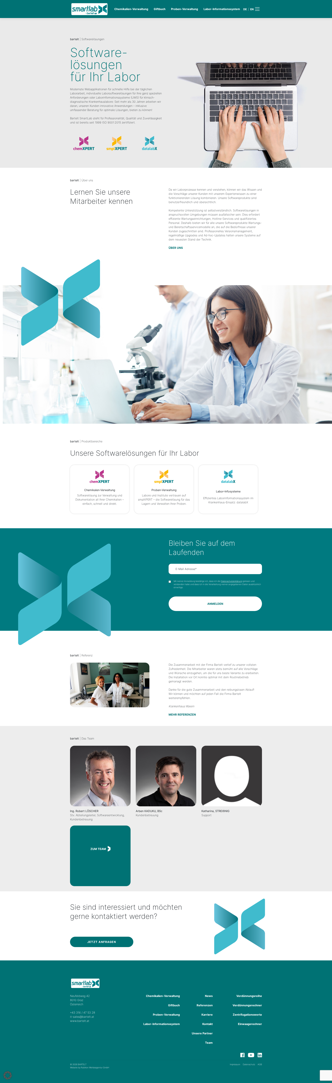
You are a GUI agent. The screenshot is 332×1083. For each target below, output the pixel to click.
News (209, 996)
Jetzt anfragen (101, 942)
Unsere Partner (202, 1033)
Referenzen (205, 1005)
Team (209, 1042)
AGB (260, 1064)
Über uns (176, 247)
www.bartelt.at (79, 1021)
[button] (7, 1075)
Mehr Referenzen (182, 714)
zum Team (98, 849)
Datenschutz (249, 1064)
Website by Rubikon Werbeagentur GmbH (89, 1067)
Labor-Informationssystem (222, 9)
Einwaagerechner (250, 1024)
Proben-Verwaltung (184, 9)
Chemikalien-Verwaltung (131, 9)
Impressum (235, 1064)
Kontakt (207, 1024)
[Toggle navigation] (259, 9)
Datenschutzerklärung (231, 581)
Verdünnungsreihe (249, 996)
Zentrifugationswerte (247, 1014)
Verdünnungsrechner (247, 1005)
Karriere (207, 1014)
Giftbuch (159, 9)
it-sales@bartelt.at (82, 1016)
